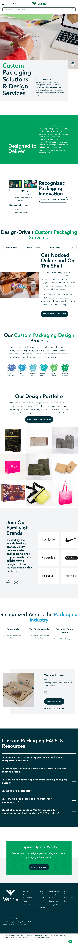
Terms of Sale (68, 897)
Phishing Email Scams (54, 896)
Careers (26, 891)
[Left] (8, 582)
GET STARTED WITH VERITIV (54, 314)
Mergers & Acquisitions (27, 896)
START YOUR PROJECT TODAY (53, 200)
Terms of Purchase (67, 902)
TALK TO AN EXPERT (39, 867)
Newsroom (27, 901)
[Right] (16, 582)
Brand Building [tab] (11, 248)
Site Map (43, 907)
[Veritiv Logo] (39, 3)
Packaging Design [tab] (33, 248)
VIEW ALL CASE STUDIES (54, 709)
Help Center (42, 892)
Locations (43, 904)
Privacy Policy (54, 905)
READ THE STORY (54, 701)
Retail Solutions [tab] (55, 248)
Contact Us (42, 898)
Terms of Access (67, 892)
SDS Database (54, 891)
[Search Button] (73, 9)
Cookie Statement (55, 901)
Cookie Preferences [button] (30, 905)
